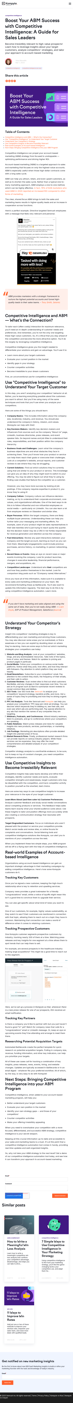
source (57, 610)
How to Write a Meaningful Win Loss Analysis (18, 1245)
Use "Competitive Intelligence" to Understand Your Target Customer (31, 139)
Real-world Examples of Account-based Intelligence (25, 146)
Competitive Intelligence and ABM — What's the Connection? (28, 137)
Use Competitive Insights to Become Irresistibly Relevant (26, 143)
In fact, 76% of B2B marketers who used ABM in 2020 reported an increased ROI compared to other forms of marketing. (36, 191)
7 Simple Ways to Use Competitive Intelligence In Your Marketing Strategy (53, 1249)
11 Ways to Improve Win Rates (15, 1316)
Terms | (35, 1396)
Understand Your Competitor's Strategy (20, 141)
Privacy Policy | (44, 1396)
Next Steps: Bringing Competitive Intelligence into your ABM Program (31, 148)
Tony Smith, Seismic (50, 302)
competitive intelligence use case (31, 68)
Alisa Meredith (21, 61)
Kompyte (49, 701)
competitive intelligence (13, 68)
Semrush (39, 691)
